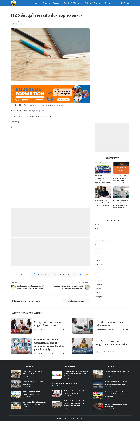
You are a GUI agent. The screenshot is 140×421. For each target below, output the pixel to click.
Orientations (98, 281)
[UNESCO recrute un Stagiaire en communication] (82, 346)
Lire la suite (63, 329)
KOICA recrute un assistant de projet (64, 383)
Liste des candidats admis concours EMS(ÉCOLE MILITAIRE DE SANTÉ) (34, 404)
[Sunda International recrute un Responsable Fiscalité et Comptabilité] (103, 192)
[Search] (128, 3)
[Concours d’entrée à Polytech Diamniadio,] (16, 384)
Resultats (97, 293)
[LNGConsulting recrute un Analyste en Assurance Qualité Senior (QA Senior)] (57, 375)
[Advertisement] (50, 222)
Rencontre (98, 289)
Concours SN (40, 329)
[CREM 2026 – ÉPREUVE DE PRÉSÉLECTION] (16, 374)
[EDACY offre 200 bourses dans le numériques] (98, 406)
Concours (97, 245)
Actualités (98, 225)
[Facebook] (12, 24)
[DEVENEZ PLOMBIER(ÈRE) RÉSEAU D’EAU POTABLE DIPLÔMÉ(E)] (103, 168)
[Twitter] (14, 24)
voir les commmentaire (76, 301)
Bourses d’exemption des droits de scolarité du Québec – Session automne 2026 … (116, 394)
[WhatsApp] (16, 24)
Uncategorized (99, 297)
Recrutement (24, 21)
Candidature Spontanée (101, 241)
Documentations (99, 249)
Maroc (97, 277)
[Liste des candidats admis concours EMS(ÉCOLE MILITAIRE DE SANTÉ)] (16, 405)
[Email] (21, 24)
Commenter (41, 21)
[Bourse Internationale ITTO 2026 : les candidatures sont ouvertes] (98, 384)
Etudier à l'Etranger (100, 265)
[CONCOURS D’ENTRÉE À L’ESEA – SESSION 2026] (16, 394)
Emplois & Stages (15, 21)
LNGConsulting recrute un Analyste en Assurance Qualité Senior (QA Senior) (76, 373)
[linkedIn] (80, 274)
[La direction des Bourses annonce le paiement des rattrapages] (98, 374)
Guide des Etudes (100, 273)
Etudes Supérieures (100, 261)
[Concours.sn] (14, 3)
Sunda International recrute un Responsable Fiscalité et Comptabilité (102, 203)
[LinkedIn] (18, 24)
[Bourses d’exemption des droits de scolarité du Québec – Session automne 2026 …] (98, 395)
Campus (97, 237)
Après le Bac (98, 229)
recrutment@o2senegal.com (35, 111)
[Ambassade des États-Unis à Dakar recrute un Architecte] (57, 393)
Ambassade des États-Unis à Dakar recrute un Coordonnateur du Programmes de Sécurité (75, 403)
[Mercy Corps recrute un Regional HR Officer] (21, 326)
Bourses (97, 233)
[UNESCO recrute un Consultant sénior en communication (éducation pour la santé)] (21, 346)
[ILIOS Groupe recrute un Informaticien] (82, 326)
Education (98, 253)
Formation (98, 269)
